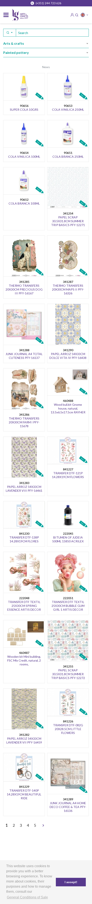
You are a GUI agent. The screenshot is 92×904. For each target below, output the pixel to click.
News (46, 67)
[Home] (20, 15)
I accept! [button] (71, 882)
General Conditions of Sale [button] (27, 897)
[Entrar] (72, 15)
